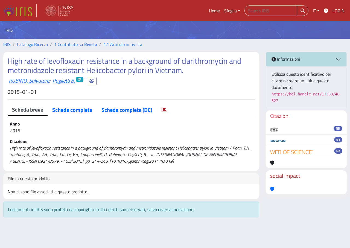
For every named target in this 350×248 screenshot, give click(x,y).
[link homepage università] (59, 10)
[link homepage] (20, 10)
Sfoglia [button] (230, 10)
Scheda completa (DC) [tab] (126, 110)
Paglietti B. (63, 80)
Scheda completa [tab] (72, 110)
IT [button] (314, 10)
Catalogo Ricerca (32, 44)
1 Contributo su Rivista (75, 44)
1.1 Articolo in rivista (122, 44)
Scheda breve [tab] (27, 109)
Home (214, 10)
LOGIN (338, 10)
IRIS (7, 44)
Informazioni (288, 59)
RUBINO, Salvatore (29, 80)
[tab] (164, 110)
